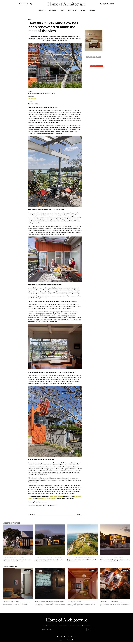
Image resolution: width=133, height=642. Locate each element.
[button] (31, 4)
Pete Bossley (32, 98)
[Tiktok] (112, 4)
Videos (62, 10)
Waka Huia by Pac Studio (74, 601)
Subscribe (92, 10)
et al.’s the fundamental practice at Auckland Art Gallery (49, 601)
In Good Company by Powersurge (109, 601)
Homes (29, 19)
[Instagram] (103, 4)
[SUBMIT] (89, 629)
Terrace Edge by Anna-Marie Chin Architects (48, 557)
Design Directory (72, 10)
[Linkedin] (108, 4)
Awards (83, 10)
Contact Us (70, 639)
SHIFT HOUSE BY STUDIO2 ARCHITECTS (13, 557)
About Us (62, 639)
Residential (41, 10)
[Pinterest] (110, 4)
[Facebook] (101, 4)
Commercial (52, 10)
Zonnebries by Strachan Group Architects (113, 557)
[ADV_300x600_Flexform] (93, 67)
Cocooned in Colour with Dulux (11, 601)
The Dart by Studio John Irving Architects (80, 557)
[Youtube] (105, 4)
